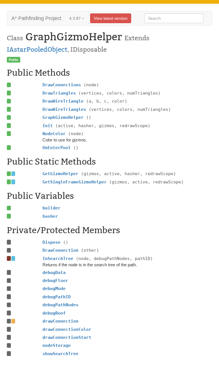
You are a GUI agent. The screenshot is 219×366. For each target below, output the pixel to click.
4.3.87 (75, 18)
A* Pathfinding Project (36, 18)
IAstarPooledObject (37, 49)
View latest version (110, 18)
